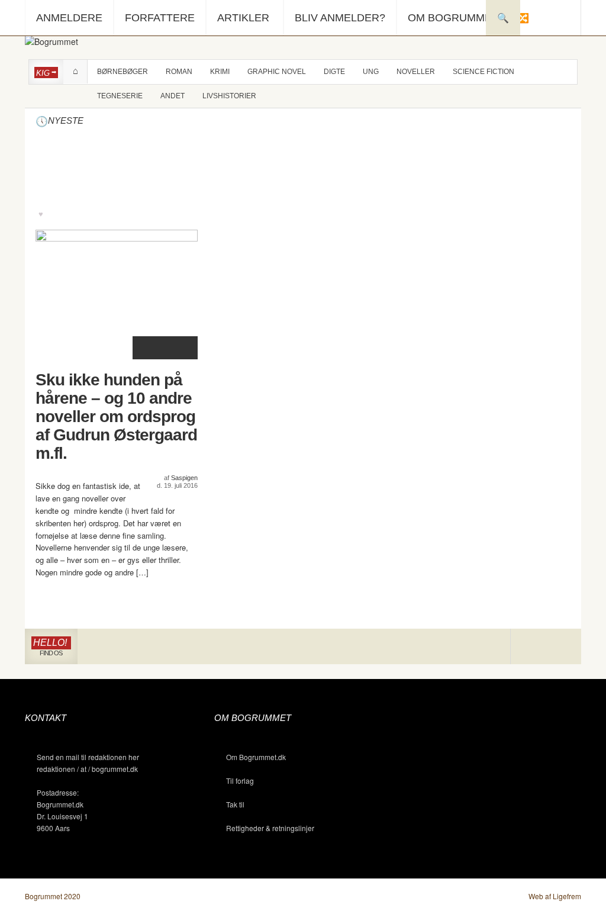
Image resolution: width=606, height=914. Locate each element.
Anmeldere (69, 18)
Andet (172, 96)
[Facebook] (546, 647)
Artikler (243, 18)
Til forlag (240, 780)
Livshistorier (229, 96)
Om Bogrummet (453, 18)
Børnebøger (122, 71)
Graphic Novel (276, 71)
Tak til (235, 804)
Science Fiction (483, 71)
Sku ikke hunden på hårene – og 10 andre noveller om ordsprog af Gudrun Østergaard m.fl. (116, 416)
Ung (371, 71)
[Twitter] (563, 647)
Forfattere (160, 18)
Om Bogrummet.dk (256, 757)
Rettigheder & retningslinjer (270, 828)
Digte (334, 71)
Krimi (220, 71)
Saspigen (184, 477)
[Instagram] (528, 647)
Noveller (416, 71)
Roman (179, 71)
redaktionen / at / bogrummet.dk (87, 769)
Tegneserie (120, 96)
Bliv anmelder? (340, 18)
